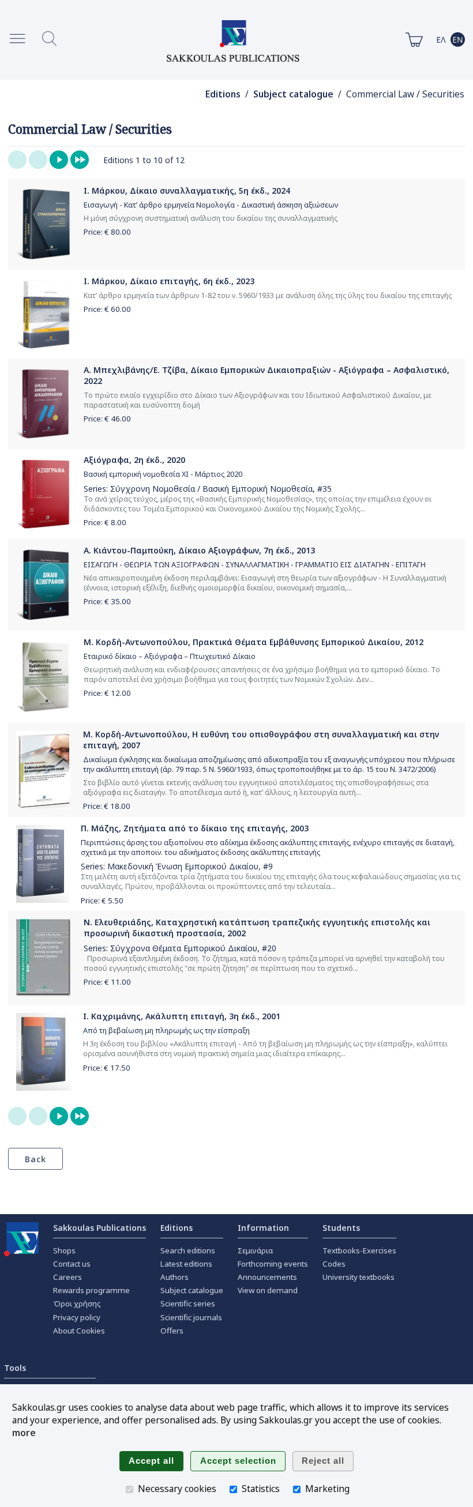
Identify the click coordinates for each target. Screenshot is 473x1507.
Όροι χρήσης (77, 1303)
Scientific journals (191, 1317)
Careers (67, 1277)
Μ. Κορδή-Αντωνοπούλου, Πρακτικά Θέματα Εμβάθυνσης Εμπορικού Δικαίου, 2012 (253, 641)
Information (263, 1227)
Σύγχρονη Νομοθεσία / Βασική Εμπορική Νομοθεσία (211, 488)
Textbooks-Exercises (359, 1250)
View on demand (268, 1290)
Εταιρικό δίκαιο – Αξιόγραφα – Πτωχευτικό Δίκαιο (170, 656)
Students (341, 1227)
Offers (171, 1330)
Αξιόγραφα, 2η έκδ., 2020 (134, 459)
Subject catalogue (293, 94)
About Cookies (79, 1330)
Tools (15, 1367)
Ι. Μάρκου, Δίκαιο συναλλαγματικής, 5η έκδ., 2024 (187, 190)
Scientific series (187, 1303)
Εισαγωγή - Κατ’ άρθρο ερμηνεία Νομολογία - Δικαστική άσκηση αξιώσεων (211, 205)
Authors (174, 1277)
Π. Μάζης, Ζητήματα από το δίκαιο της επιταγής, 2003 (195, 828)
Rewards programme (91, 1290)
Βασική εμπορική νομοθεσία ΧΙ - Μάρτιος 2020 (163, 474)
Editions (223, 94)
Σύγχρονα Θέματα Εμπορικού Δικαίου (183, 948)
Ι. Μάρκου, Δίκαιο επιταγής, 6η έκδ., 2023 (169, 281)
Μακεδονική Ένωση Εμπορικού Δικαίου (182, 866)
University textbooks (358, 1277)
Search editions (187, 1250)
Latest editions (186, 1264)
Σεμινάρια (255, 1250)
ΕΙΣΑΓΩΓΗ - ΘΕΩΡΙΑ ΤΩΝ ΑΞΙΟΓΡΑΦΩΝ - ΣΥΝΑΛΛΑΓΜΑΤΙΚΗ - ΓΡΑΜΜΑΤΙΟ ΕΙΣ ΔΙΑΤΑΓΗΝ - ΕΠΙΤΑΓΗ (255, 565)
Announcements (267, 1277)
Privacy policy (76, 1317)
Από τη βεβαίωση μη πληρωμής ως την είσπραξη (166, 1030)
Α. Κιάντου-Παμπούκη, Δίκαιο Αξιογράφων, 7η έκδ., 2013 (199, 550)
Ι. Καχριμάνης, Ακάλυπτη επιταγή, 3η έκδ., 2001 (181, 1016)
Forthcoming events (273, 1264)
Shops (64, 1250)
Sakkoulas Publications (99, 1227)
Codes (334, 1264)
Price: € (107, 232)
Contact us (72, 1264)
